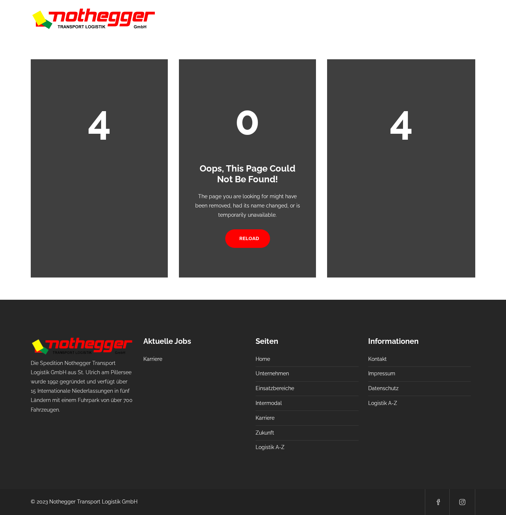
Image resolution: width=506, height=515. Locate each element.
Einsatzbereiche (316, 18)
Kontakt (377, 359)
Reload (249, 238)
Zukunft (425, 18)
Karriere (394, 18)
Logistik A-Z (460, 18)
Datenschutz (383, 388)
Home (234, 18)
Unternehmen (269, 18)
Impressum (381, 373)
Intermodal (360, 18)
